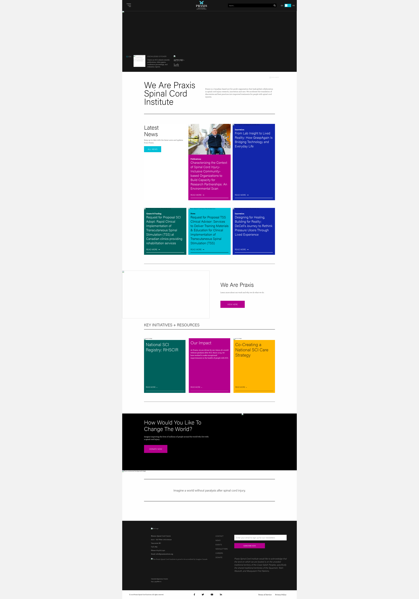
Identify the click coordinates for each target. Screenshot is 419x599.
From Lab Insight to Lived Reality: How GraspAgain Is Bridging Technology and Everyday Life (253, 139)
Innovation (239, 129)
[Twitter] (203, 594)
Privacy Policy (280, 594)
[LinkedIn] (221, 594)
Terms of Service (265, 594)
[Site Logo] (201, 5)
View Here (232, 304)
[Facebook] (194, 594)
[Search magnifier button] (274, 5)
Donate (219, 557)
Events (219, 544)
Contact (219, 536)
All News (152, 149)
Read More (196, 194)
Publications (196, 159)
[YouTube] (212, 594)
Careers (219, 553)
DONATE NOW (155, 449)
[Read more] (209, 41)
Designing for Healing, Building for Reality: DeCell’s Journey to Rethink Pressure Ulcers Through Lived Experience (253, 226)
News (193, 213)
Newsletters (222, 549)
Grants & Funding (153, 213)
